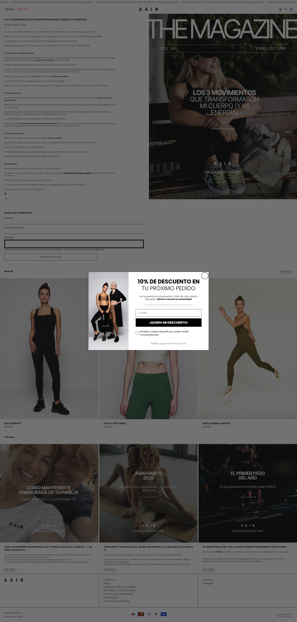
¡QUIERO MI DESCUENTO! (168, 322)
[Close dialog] (205, 275)
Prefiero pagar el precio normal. (168, 343)
